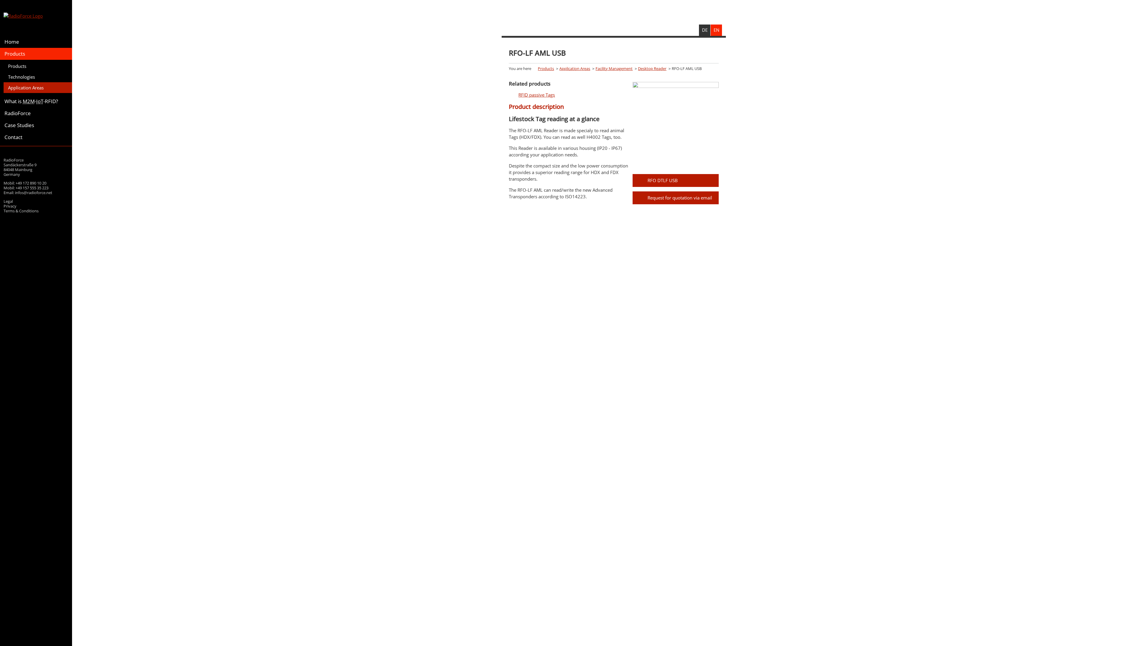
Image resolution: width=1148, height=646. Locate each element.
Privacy (10, 206)
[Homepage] (36, 16)
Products (14, 53)
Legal (8, 201)
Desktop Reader (652, 68)
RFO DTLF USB (663, 180)
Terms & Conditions (21, 211)
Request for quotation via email (680, 198)
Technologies (21, 77)
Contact (13, 137)
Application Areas (26, 88)
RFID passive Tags (536, 95)
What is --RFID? (31, 101)
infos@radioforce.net (33, 192)
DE (705, 30)
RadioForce (17, 113)
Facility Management (614, 68)
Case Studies (19, 125)
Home (11, 41)
